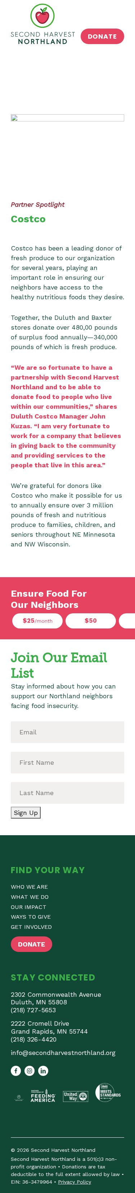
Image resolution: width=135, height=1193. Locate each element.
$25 (38, 620)
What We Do (30, 896)
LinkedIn (43, 1071)
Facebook (16, 1071)
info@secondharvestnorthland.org (63, 1052)
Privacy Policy (74, 1182)
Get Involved (31, 926)
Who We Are (29, 886)
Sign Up (26, 812)
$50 (91, 620)
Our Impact (28, 907)
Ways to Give (31, 916)
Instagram (29, 1071)
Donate (102, 36)
